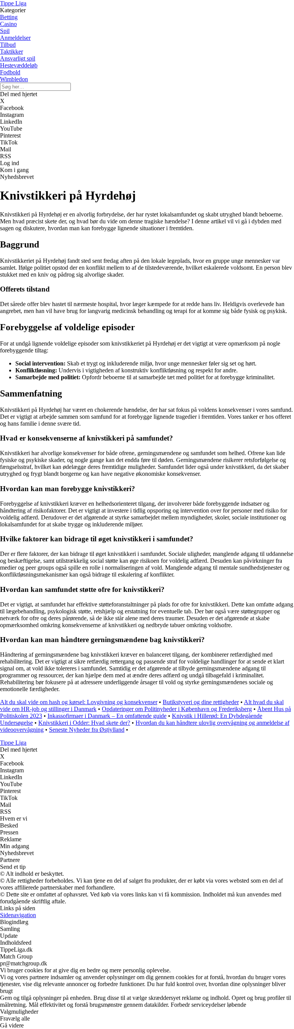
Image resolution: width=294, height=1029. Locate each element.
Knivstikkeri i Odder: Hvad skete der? (84, 722)
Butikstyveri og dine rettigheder (201, 702)
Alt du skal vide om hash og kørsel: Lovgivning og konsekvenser (78, 702)
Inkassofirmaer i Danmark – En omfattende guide (107, 716)
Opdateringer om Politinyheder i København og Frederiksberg (177, 709)
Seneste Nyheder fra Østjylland (86, 729)
